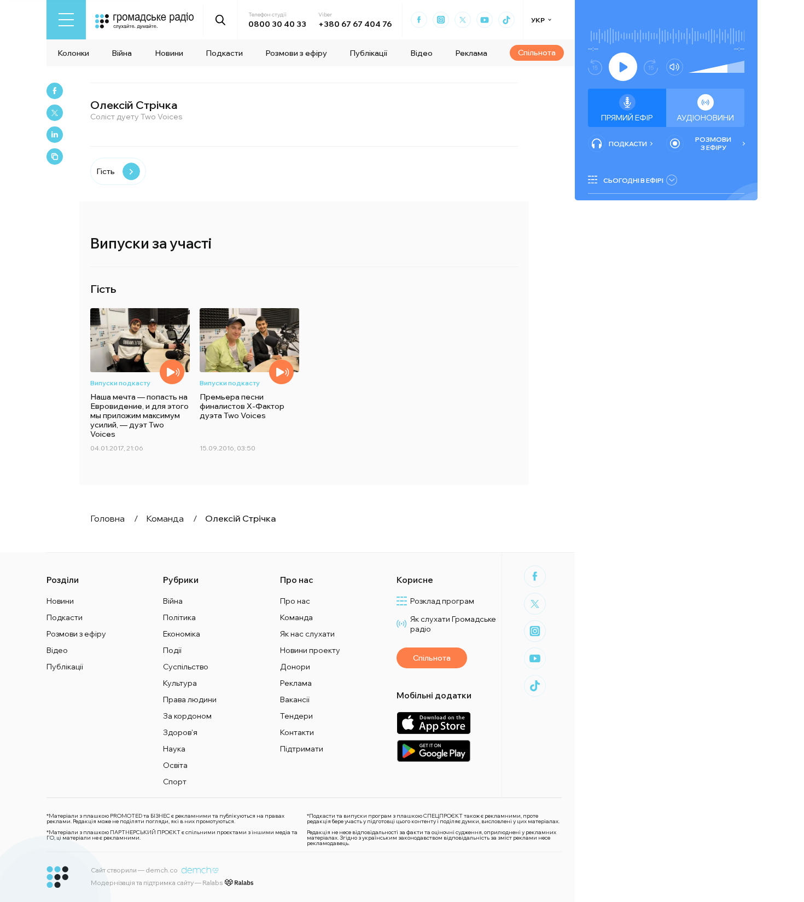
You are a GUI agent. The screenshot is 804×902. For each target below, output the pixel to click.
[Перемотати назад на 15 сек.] (595, 67)
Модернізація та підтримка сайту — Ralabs (157, 882)
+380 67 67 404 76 (355, 24)
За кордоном (187, 716)
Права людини (190, 699)
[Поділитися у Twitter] (54, 113)
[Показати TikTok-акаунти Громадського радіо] (506, 19)
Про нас (295, 601)
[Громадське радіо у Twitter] (463, 19)
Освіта (175, 765)
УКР (538, 20)
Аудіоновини (705, 118)
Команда (296, 617)
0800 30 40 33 (277, 24)
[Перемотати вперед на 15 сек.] (651, 67)
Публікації (368, 53)
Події (172, 650)
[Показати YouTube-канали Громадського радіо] (484, 19)
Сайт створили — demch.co (134, 870)
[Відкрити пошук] (220, 19)
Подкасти (224, 53)
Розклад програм (442, 601)
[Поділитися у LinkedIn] (54, 134)
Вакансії (295, 699)
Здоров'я (180, 732)
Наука (174, 749)
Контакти (297, 732)
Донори (295, 667)
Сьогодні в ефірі (633, 180)
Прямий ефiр (627, 118)
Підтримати (301, 749)
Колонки (73, 53)
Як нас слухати (307, 634)
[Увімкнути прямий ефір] (623, 67)
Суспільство (185, 667)
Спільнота (537, 52)
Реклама (471, 53)
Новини (169, 53)
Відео (421, 53)
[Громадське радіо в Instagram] (441, 19)
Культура (180, 683)
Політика (179, 617)
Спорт (175, 782)
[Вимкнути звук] (674, 67)
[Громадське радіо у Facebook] (419, 19)
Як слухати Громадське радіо (453, 624)
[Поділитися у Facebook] (54, 91)
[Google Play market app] (433, 750)
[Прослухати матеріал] (172, 372)
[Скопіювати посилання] (54, 156)
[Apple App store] (433, 723)
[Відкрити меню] (66, 19)
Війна (122, 53)
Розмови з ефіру (296, 53)
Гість (105, 171)
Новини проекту (310, 650)
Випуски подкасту (120, 383)
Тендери (296, 716)
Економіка (181, 634)
